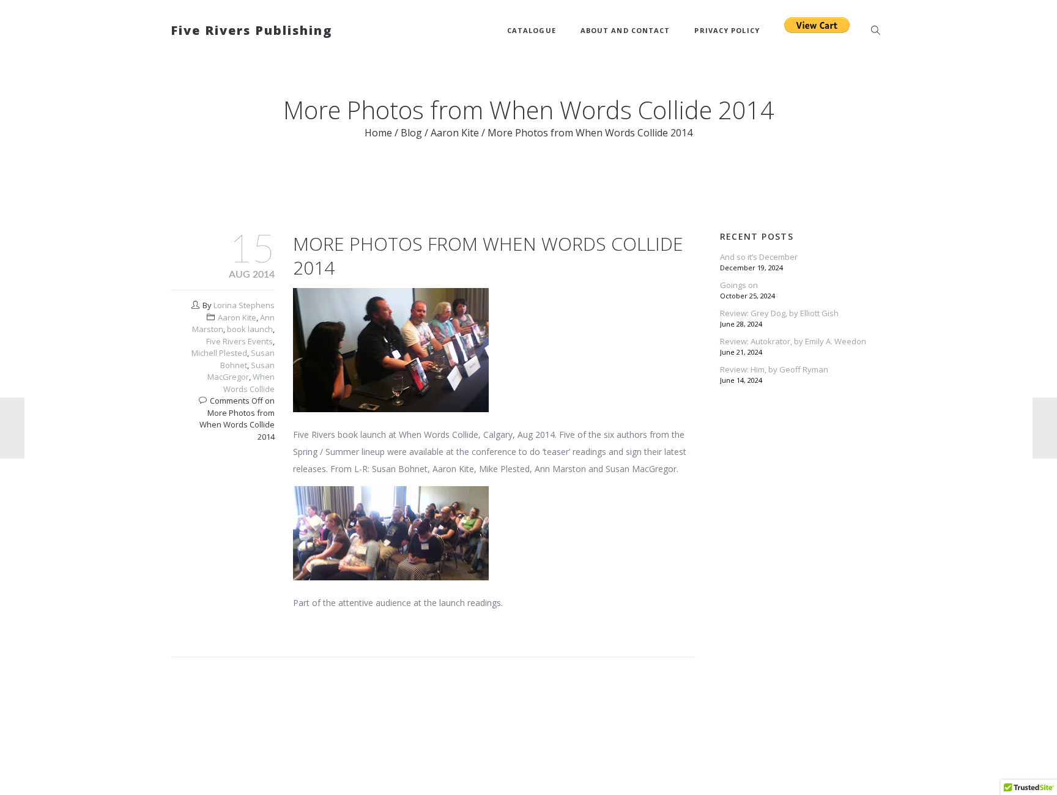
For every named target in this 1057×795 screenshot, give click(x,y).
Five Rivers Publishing (251, 30)
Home (378, 132)
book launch (250, 329)
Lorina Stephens (244, 305)
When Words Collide (249, 382)
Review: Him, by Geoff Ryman (774, 369)
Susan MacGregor (241, 371)
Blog (411, 132)
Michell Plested (219, 352)
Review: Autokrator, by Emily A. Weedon (793, 341)
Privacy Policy (726, 30)
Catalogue (531, 30)
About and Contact (625, 30)
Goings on (739, 284)
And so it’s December (759, 256)
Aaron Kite (455, 132)
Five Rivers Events (239, 341)
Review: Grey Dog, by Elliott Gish (779, 313)
